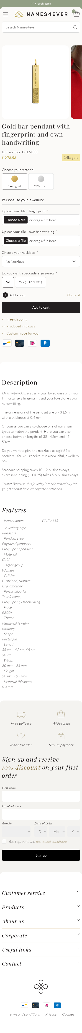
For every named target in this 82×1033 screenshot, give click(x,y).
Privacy (50, 1014)
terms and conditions (51, 841)
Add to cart (41, 307)
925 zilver (41, 186)
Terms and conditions (24, 1014)
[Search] (75, 27)
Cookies (68, 1014)
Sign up (41, 855)
